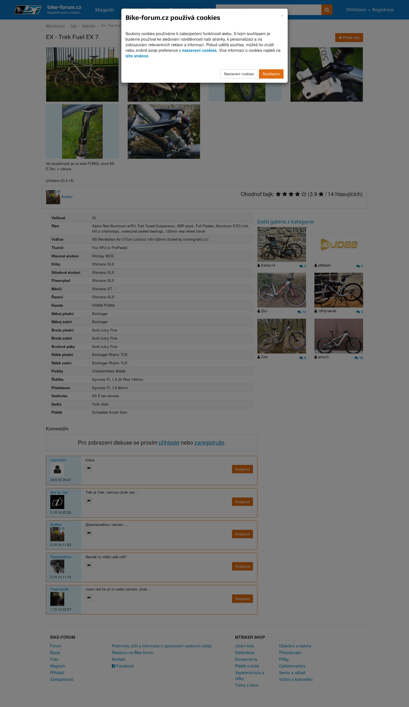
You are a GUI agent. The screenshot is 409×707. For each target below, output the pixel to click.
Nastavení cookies (239, 73)
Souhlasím (271, 73)
